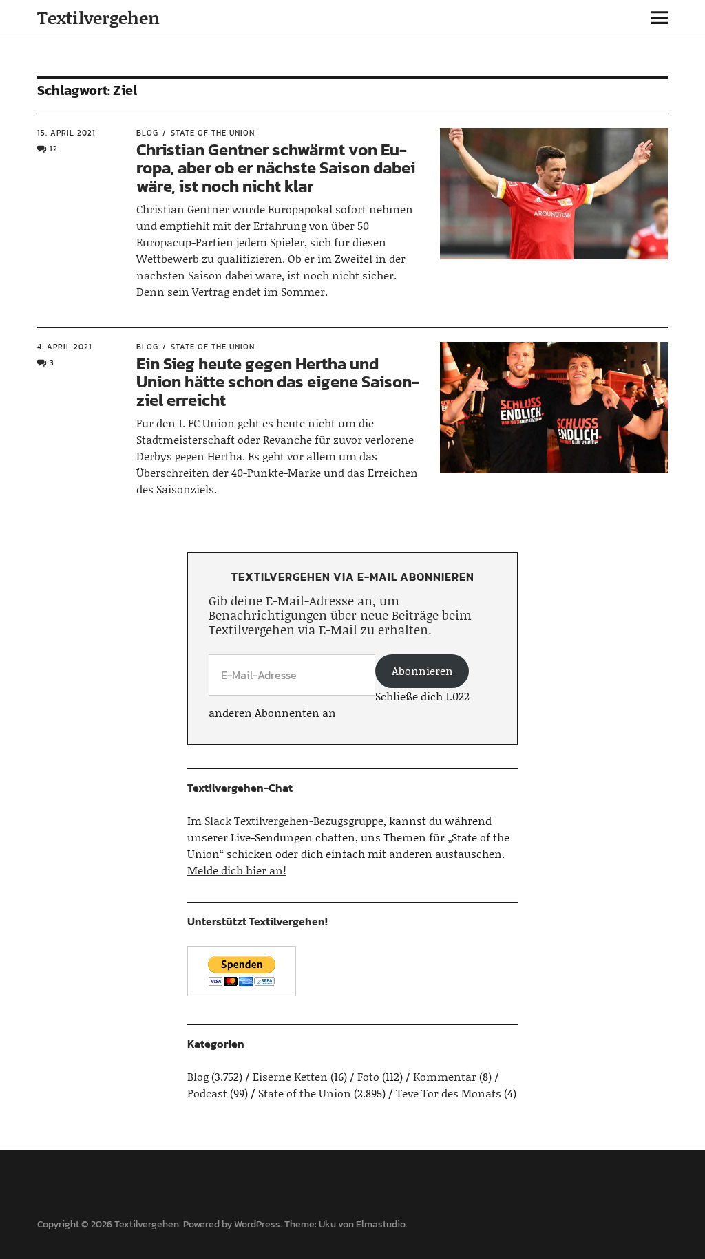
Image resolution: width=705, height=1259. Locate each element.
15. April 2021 (66, 132)
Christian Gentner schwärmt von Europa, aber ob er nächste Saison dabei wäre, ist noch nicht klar (275, 168)
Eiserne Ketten (290, 1076)
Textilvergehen (98, 18)
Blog (147, 132)
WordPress (257, 1224)
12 (54, 148)
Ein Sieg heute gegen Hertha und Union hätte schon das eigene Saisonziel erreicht (277, 382)
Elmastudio (381, 1224)
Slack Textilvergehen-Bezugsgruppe (293, 820)
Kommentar (444, 1076)
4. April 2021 (64, 346)
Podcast (207, 1093)
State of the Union (213, 132)
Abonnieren (422, 670)
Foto (368, 1076)
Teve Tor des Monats (448, 1093)
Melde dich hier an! (236, 870)
